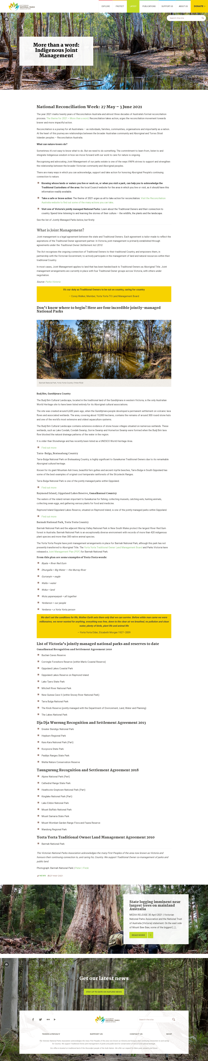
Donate (198, 6)
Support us (167, 6)
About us (183, 6)
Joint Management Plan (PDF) (64, 551)
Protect (120, 6)
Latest (133, 6)
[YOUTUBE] (55, 1019)
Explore (106, 6)
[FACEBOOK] (33, 1019)
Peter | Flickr (82, 868)
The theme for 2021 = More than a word (67, 118)
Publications (149, 6)
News (42, 875)
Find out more (49, 447)
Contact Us (136, 1034)
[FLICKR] (48, 1019)
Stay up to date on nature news (104, 992)
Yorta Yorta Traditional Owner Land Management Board (113, 547)
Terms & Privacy (51, 1034)
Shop (169, 1034)
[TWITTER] (41, 1019)
